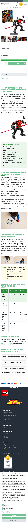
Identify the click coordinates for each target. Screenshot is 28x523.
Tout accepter (14, 515)
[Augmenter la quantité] (6, 62)
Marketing (6, 507)
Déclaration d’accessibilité (9, 445)
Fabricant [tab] (4, 82)
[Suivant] (26, 22)
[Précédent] (2, 22)
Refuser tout (14, 517)
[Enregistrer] (18, 1)
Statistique (6, 505)
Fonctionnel (6, 511)
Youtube (5, 436)
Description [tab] (4, 74)
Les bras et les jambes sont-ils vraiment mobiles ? (13, 363)
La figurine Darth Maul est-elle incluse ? (14, 368)
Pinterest (6, 437)
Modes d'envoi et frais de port (10, 415)
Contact (5, 444)
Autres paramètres (6, 512)
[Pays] (20, 1)
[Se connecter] (16, 1)
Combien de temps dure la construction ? (13, 373)
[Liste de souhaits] (22, 1)
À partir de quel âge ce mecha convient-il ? (14, 357)
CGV (5, 448)
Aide (5, 420)
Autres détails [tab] (5, 78)
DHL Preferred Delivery (8, 508)
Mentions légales (7, 449)
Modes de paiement (8, 412)
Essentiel (6, 504)
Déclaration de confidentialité (10, 447)
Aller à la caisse (7, 419)
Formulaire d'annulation (9, 414)
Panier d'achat (7, 418)
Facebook (6, 433)
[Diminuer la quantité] (6, 64)
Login (5, 427)
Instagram (6, 434)
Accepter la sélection (14, 520)
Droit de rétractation (8, 416)
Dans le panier (16, 63)
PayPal (5, 509)
